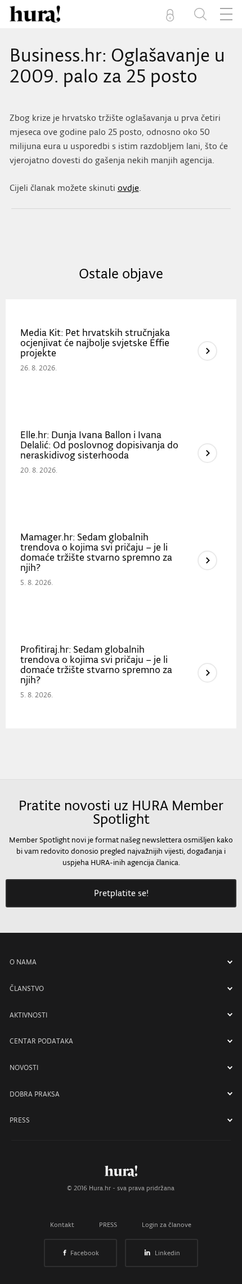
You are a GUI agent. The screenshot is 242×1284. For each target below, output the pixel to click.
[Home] (35, 14)
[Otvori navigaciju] (226, 14)
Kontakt (62, 1225)
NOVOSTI (24, 1067)
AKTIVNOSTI (28, 1015)
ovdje (128, 187)
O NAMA (23, 962)
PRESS (20, 1120)
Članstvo (27, 988)
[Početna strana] (121, 1173)
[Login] (172, 14)
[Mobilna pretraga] (200, 14)
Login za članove (166, 1225)
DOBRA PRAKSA (35, 1094)
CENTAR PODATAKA (41, 1041)
